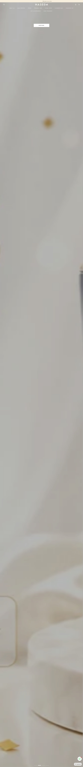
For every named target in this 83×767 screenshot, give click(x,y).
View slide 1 (35, 764)
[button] (4, 4)
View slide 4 (47, 764)
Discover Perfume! (41, 39)
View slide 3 (43, 764)
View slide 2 (39, 764)
